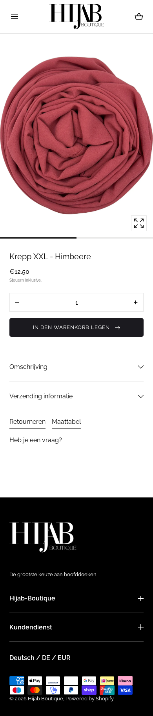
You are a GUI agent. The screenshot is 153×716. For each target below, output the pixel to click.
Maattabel (66, 421)
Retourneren (27, 421)
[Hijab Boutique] (76, 16)
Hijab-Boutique (32, 598)
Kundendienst (30, 627)
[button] (14, 17)
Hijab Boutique (45, 699)
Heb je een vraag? (35, 440)
